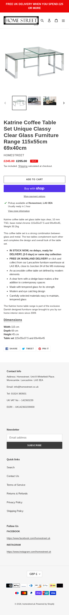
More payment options (34, 196)
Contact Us (13, 476)
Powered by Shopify (45, 604)
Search (11, 467)
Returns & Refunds (17, 493)
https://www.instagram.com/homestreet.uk (29, 551)
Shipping (22, 166)
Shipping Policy (15, 511)
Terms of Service (16, 484)
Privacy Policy (14, 502)
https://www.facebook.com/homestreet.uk (28, 538)
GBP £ (33, 574)
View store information (19, 211)
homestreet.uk (28, 604)
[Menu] (63, 20)
